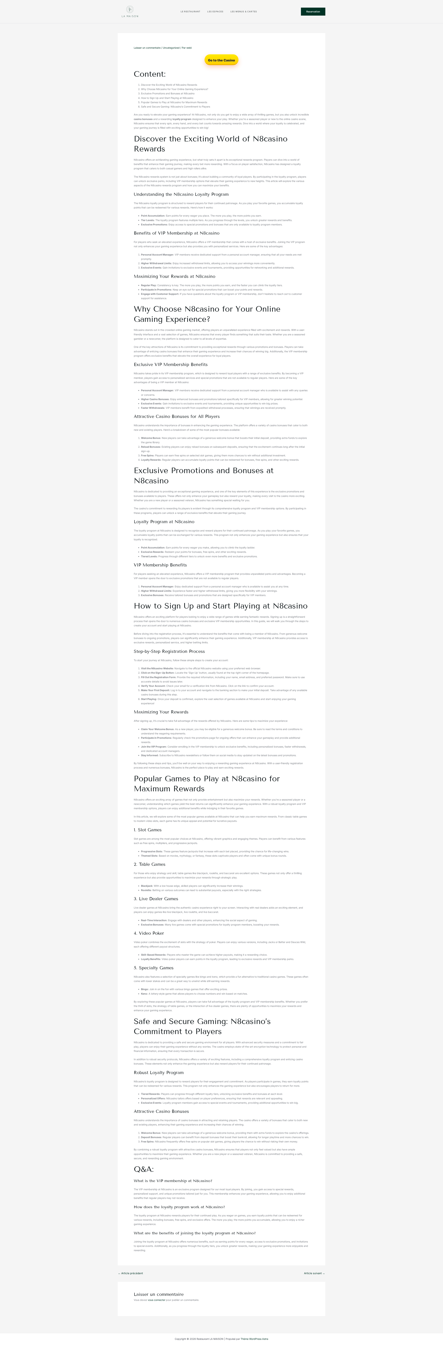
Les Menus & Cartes (243, 11)
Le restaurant (191, 11)
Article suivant (314, 1273)
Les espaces (215, 11)
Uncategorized (171, 47)
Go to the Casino (221, 60)
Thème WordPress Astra (254, 1338)
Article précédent (130, 1273)
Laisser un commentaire (147, 47)
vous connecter (156, 1299)
